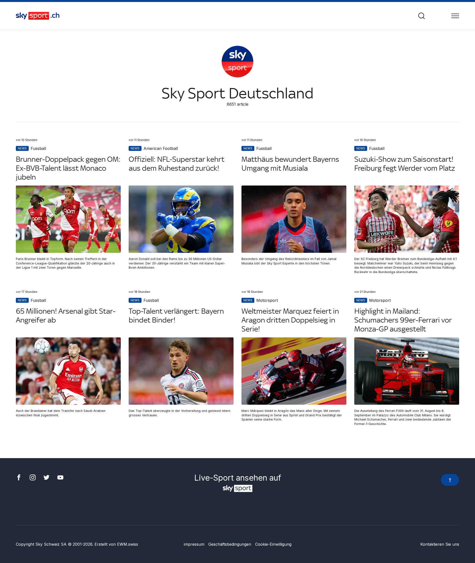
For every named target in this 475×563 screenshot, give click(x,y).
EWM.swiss (127, 544)
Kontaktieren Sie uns (439, 544)
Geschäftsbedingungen (229, 544)
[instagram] (33, 476)
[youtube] (60, 476)
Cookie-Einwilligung (273, 544)
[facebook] (19, 476)
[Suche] (421, 16)
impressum (194, 544)
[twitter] (46, 476)
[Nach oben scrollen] (450, 480)
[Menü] (455, 16)
